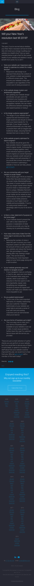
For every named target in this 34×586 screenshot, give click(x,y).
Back (3, 365)
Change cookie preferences (17, 581)
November (16, 417)
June (16, 408)
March (6, 403)
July (27, 410)
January (27, 401)
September (17, 412)
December (11, 439)
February (6, 401)
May (6, 406)
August (17, 410)
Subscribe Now (17, 388)
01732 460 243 (10, 560)
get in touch (10, 167)
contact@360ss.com (24, 560)
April (16, 403)
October (17, 414)
